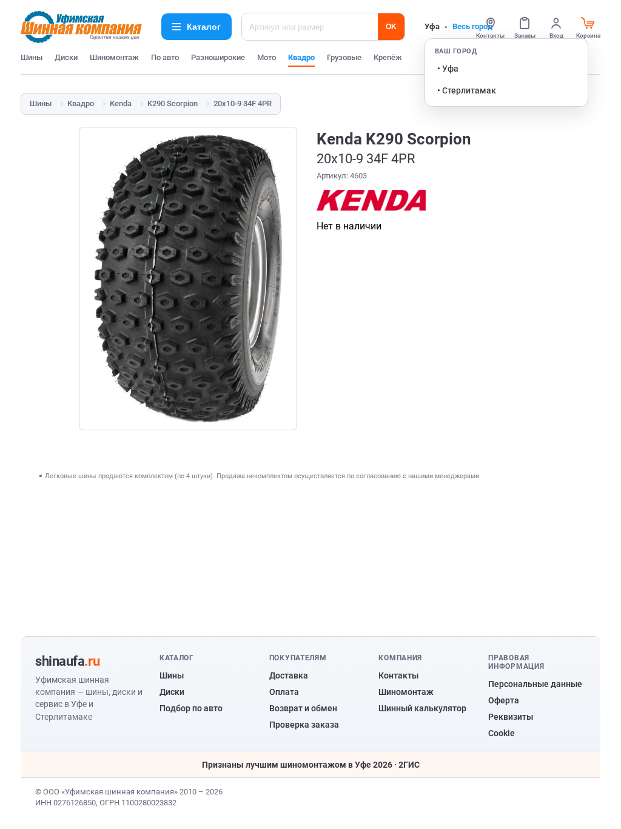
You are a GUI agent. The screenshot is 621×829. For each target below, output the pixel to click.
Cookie (501, 733)
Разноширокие (218, 57)
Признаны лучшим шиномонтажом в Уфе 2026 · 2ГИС (311, 765)
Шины (31, 57)
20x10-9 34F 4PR (242, 103)
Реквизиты (510, 717)
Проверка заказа (304, 724)
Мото (266, 57)
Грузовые (344, 57)
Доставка (288, 675)
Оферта (503, 700)
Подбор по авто (191, 708)
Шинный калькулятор (422, 708)
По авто (165, 57)
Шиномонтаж (114, 57)
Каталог (204, 27)
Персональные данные (535, 684)
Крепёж (388, 57)
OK (391, 26)
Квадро (301, 57)
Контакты (398, 675)
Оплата (284, 692)
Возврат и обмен (303, 708)
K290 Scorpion (172, 103)
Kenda (121, 103)
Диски (66, 57)
